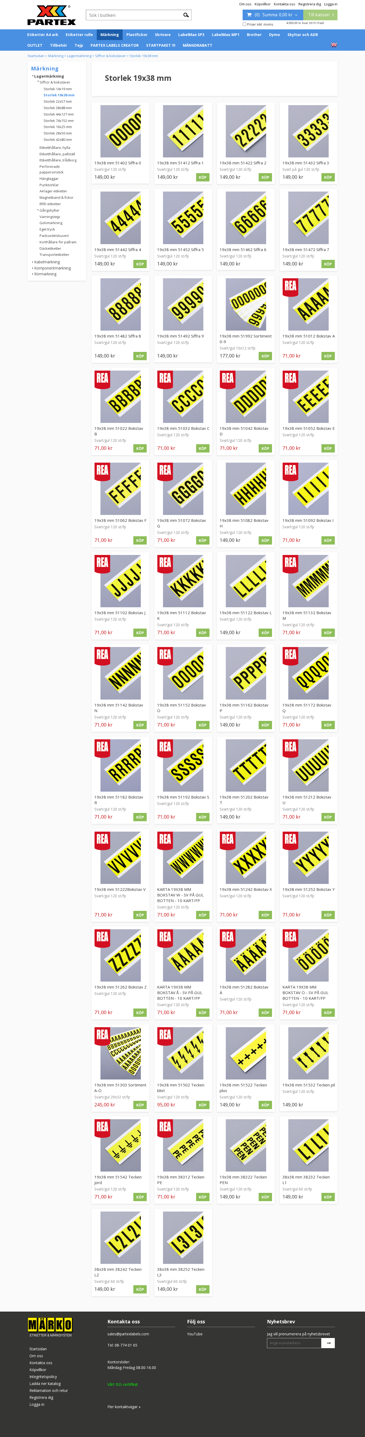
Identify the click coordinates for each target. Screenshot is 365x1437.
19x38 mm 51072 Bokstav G (181, 523)
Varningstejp (50, 216)
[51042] (246, 397)
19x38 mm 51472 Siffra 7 (305, 249)
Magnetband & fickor (56, 197)
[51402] (120, 131)
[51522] (246, 1053)
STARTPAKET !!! (160, 45)
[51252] (308, 858)
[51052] (308, 397)
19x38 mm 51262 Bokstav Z (120, 987)
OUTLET (34, 45)
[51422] (246, 131)
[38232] (308, 1145)
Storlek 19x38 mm (144, 55)
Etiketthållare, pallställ (57, 154)
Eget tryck (47, 229)
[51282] (246, 955)
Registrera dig (309, 4)
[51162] (246, 673)
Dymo (274, 34)
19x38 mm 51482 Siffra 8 (117, 336)
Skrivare (163, 34)
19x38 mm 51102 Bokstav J (119, 612)
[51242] (246, 858)
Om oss (245, 4)
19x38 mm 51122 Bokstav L (246, 612)
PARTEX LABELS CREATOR (115, 45)
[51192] (183, 765)
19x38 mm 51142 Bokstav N (118, 707)
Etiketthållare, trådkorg (58, 160)
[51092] (308, 489)
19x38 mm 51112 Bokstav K (181, 615)
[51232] (183, 858)
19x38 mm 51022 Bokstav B (118, 431)
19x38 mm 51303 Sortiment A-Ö (120, 1087)
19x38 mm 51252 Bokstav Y (308, 889)
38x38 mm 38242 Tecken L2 (118, 1272)
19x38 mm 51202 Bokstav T (244, 799)
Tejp (79, 45)
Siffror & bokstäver (110, 55)
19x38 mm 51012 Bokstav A (308, 336)
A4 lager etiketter (53, 191)
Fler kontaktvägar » (124, 1406)
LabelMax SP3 (191, 34)
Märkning (109, 34)
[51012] (308, 304)
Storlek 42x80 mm (58, 139)
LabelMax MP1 (225, 34)
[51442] (120, 218)
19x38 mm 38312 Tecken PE (180, 1179)
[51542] (120, 1145)
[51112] (183, 581)
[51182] (120, 765)
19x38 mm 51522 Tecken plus (243, 1087)
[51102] (120, 581)
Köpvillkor (263, 4)
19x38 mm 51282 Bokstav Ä (244, 989)
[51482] (120, 304)
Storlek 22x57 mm (58, 101)
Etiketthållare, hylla (55, 147)
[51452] (183, 218)
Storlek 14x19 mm (58, 88)
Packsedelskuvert (54, 235)
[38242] (120, 1238)
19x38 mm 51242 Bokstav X (246, 889)
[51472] (308, 218)
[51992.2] (246, 304)
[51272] (183, 955)
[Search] (186, 15)
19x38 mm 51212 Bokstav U (306, 799)
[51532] (308, 1053)
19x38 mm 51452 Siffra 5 (180, 249)
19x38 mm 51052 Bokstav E (308, 428)
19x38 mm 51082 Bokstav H (244, 523)
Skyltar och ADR (303, 34)
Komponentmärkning (52, 268)
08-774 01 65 (126, 1345)
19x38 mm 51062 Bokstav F (120, 520)
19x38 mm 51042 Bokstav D (244, 431)
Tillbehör (58, 45)
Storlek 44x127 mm (59, 114)
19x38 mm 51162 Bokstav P (244, 707)
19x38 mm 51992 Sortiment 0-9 (246, 338)
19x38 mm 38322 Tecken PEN (243, 1179)
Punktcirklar (49, 184)
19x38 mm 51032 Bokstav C (183, 428)
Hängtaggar (49, 178)
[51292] (308, 955)
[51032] (183, 397)
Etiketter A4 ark (42, 34)
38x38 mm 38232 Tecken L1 (306, 1179)
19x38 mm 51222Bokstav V (120, 889)
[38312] (183, 1145)
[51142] (120, 673)
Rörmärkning (45, 273)
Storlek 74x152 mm (59, 120)
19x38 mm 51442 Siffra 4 (117, 249)
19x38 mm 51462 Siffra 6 (243, 249)
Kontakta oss (284, 4)
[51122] (246, 581)
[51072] (183, 489)
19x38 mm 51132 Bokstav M (306, 615)
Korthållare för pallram (58, 242)
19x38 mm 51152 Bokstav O (181, 707)
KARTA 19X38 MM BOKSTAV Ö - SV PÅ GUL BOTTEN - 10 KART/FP (305, 992)
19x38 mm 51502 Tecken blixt (180, 1087)
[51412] (183, 131)
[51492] (183, 304)
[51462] (246, 218)
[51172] (308, 673)
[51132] (308, 581)
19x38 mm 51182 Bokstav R (118, 799)
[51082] (246, 489)
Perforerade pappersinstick (52, 169)
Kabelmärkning (47, 261)
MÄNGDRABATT (197, 45)
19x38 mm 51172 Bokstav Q (306, 707)
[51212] (308, 765)
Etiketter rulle (79, 34)
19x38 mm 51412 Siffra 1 (180, 162)
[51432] (308, 131)
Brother (254, 34)
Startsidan (36, 55)
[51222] (120, 858)
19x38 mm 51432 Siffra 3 (305, 162)
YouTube (195, 1333)
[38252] (183, 1238)
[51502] (183, 1053)
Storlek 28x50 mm (58, 133)
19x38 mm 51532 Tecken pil (308, 1084)
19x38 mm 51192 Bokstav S (183, 797)
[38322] (246, 1145)
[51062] (120, 489)
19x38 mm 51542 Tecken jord (118, 1179)
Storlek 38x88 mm (58, 107)
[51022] (120, 397)
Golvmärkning (51, 222)
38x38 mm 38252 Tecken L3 (180, 1272)
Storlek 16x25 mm (58, 126)
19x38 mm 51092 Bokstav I (308, 520)
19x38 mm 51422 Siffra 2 (243, 162)
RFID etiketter (50, 203)
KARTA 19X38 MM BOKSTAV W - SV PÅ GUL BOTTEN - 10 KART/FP (180, 895)
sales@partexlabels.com (128, 1333)
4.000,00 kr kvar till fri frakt (305, 23)
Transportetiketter (54, 254)
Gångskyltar (49, 210)
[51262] (120, 955)
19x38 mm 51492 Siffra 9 (180, 336)
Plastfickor (136, 34)
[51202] (246, 765)
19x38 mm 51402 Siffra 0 (117, 162)
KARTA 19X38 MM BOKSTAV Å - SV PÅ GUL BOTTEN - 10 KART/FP (179, 992)
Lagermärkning (79, 55)
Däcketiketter (50, 248)
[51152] (183, 673)
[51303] (120, 1053)
